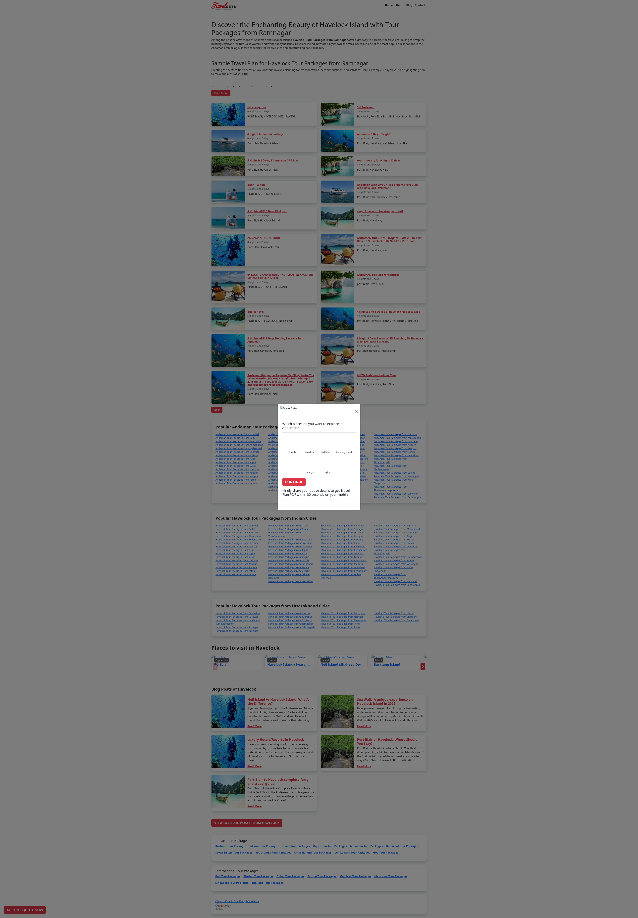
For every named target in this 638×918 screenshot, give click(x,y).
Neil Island (326, 454)
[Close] (356, 413)
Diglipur (327, 474)
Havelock (309, 454)
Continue (294, 484)
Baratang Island (344, 454)
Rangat (310, 474)
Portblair (293, 454)
